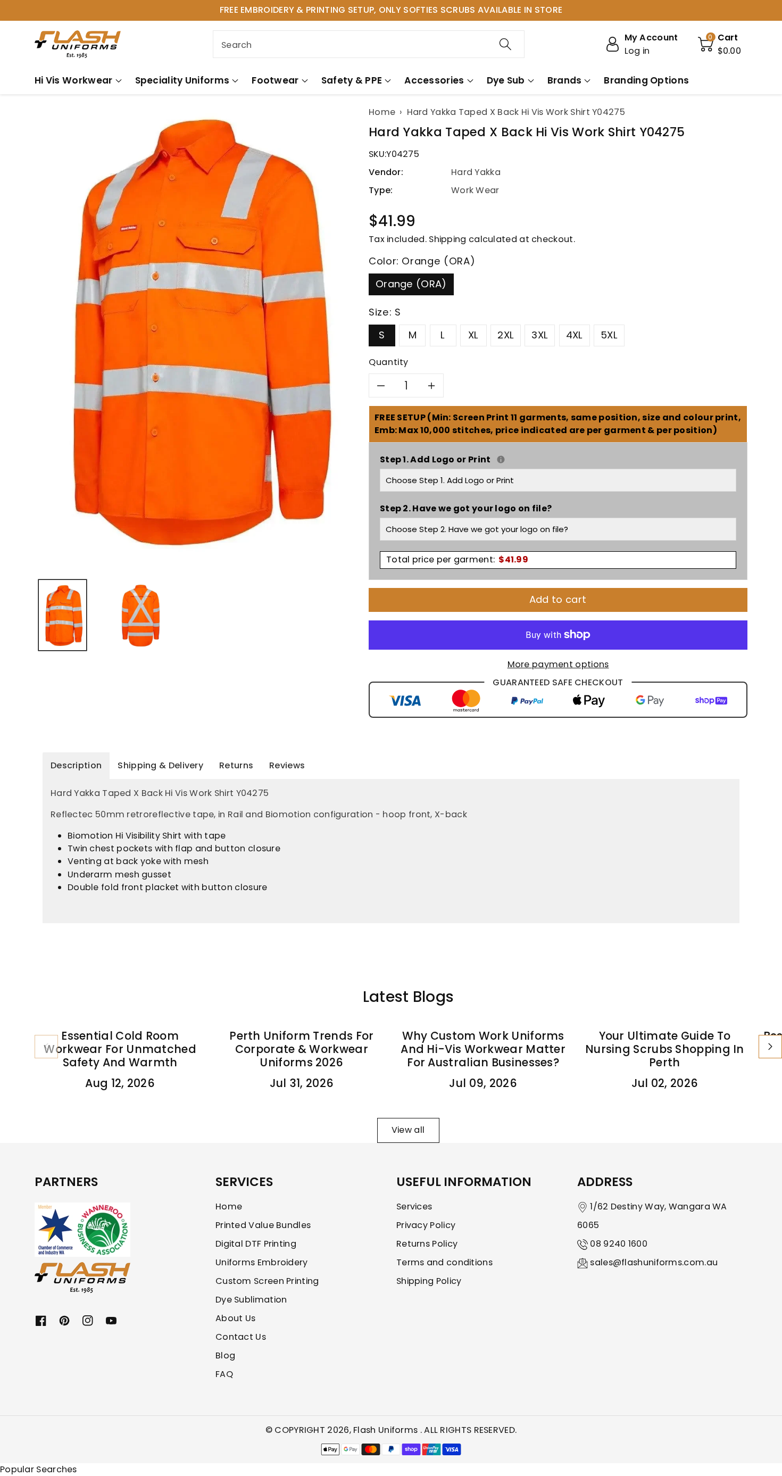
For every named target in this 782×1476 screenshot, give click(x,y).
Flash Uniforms (386, 1430)
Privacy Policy (425, 1225)
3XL (539, 335)
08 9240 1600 (618, 1244)
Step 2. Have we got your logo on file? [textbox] (466, 508)
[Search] (505, 44)
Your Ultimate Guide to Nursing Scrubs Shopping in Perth (664, 1049)
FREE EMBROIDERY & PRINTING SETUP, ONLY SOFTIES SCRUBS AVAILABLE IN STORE (391, 10)
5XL (609, 335)
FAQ (224, 1374)
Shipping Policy (429, 1281)
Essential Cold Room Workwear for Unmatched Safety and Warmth (120, 1049)
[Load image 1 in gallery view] (62, 615)
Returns (236, 765)
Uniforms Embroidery (261, 1262)
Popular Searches (38, 1469)
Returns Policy (426, 1244)
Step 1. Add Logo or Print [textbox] (558, 459)
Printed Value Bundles (263, 1225)
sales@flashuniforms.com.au (654, 1262)
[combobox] (368, 44)
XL (473, 335)
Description (76, 765)
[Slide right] (770, 1046)
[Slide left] (46, 1046)
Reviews (287, 765)
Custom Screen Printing (267, 1281)
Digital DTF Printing (255, 1244)
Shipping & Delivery (160, 765)
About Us (235, 1318)
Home (228, 1206)
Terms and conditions (444, 1262)
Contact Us (240, 1337)
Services (414, 1206)
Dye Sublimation (251, 1299)
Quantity (389, 362)
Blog (225, 1355)
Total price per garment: (457, 559)
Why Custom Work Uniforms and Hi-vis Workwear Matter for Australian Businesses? (483, 1049)
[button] (720, 44)
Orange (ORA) (411, 284)
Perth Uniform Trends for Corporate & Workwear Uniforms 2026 (301, 1049)
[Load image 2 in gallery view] (140, 615)
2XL (505, 335)
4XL (574, 335)
